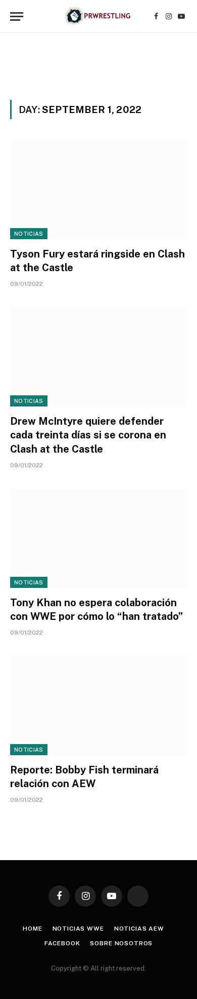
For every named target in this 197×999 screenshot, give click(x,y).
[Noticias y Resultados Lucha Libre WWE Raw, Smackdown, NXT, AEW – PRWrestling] (98, 16)
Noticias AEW (139, 928)
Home (32, 928)
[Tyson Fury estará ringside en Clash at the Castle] (98, 189)
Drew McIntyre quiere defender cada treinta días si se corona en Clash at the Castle (88, 435)
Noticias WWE (78, 928)
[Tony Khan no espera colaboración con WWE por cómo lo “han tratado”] (98, 538)
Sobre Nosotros (121, 943)
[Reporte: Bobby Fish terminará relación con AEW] (98, 705)
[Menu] (16, 16)
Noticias (28, 234)
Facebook (62, 943)
